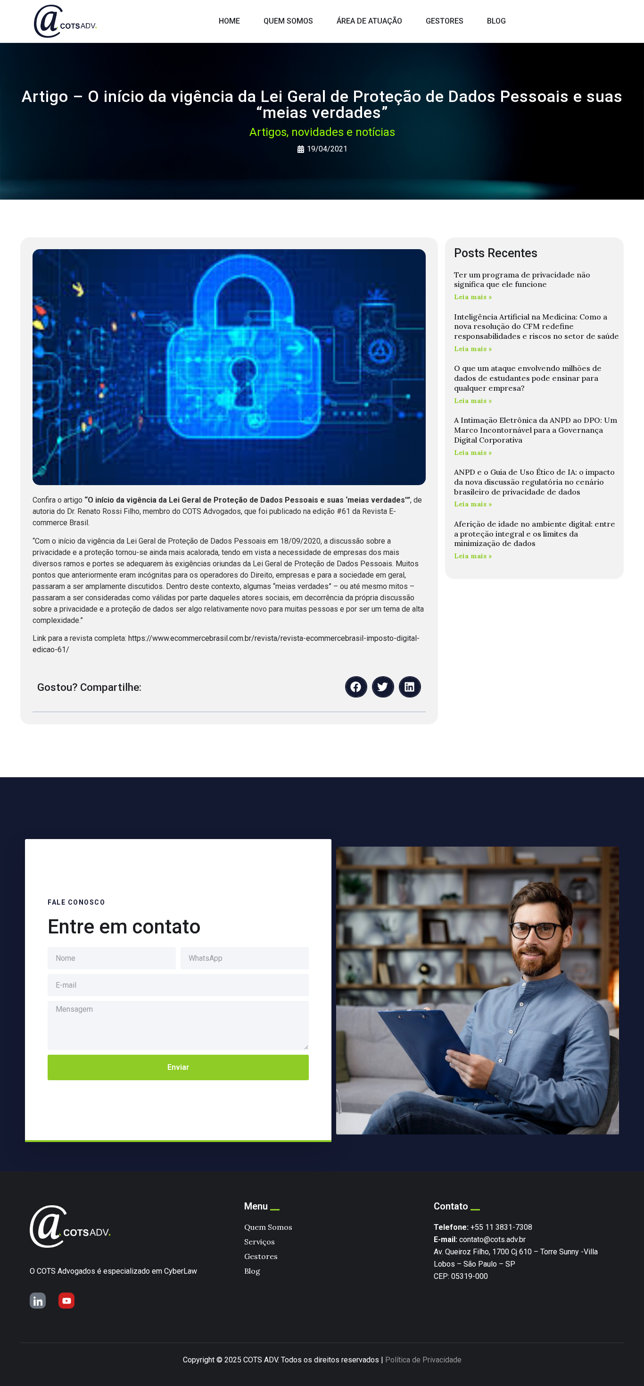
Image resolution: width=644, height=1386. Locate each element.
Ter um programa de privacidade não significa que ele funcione (522, 279)
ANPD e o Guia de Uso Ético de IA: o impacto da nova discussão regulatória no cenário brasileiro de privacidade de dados (534, 481)
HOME (229, 21)
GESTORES (444, 21)
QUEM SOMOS (288, 21)
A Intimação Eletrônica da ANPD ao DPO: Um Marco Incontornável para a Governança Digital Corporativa (535, 430)
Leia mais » (473, 297)
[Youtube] (66, 1301)
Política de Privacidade (423, 1359)
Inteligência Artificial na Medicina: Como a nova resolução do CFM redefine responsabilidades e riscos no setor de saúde (536, 326)
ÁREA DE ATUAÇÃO (369, 21)
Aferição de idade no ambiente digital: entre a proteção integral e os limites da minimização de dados (534, 533)
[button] (356, 686)
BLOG (496, 21)
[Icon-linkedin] (38, 1301)
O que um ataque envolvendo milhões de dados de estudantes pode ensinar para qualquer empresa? (528, 378)
